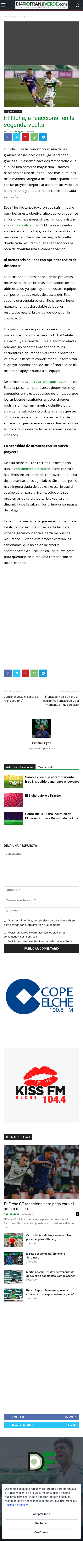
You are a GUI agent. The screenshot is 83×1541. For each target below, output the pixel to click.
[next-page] (12, 832)
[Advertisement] (41, 42)
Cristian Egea (16, 131)
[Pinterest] (25, 137)
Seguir (72, 1424)
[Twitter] (16, 137)
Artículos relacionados (19, 767)
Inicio (7, 16)
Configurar (41, 1532)
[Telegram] (43, 137)
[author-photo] (41, 737)
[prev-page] (6, 832)
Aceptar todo (41, 1514)
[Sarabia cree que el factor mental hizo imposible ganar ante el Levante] (13, 781)
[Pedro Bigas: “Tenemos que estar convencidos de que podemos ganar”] (13, 1295)
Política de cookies (16, 1504)
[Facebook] (8, 137)
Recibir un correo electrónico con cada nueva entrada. (40, 941)
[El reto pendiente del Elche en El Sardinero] (13, 1258)
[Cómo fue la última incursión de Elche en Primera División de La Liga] (13, 818)
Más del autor (46, 767)
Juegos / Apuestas (23, 16)
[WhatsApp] (34, 137)
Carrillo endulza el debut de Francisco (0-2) (21, 698)
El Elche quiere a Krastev (43, 795)
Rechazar (41, 1523)
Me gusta (70, 1416)
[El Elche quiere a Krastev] (13, 800)
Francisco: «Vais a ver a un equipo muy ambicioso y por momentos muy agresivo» (61, 700)
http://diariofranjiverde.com (41, 748)
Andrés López (11, 1213)
